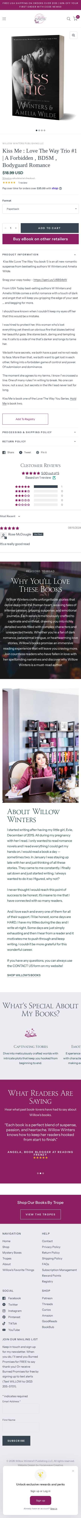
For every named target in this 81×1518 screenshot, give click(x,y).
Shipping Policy (52, 1258)
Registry (47, 1281)
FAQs (45, 1264)
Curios (46, 1309)
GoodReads (49, 1321)
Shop (5, 1247)
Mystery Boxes (11, 1252)
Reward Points (51, 1275)
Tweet (27, 452)
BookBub (48, 1327)
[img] (9, 528)
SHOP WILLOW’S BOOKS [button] (23, 975)
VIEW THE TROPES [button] (41, 1214)
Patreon (47, 1298)
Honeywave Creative (51, 1465)
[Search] (69, 19)
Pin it (44, 452)
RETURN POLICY (14, 441)
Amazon (47, 1315)
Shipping (6, 178)
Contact (47, 1241)
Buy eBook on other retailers (40, 239)
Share (10, 452)
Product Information (20, 254)
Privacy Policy (51, 1247)
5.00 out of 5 (50, 473)
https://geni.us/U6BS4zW (50, 280)
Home (6, 1241)
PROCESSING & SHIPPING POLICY (27, 432)
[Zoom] (73, 35)
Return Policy (51, 1252)
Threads (47, 1304)
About (6, 1264)
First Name (8, 1419)
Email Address (11, 1401)
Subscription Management (59, 1270)
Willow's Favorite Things (18, 1270)
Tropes (6, 1258)
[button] (22, 486)
